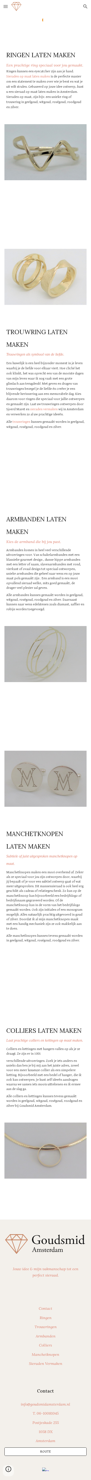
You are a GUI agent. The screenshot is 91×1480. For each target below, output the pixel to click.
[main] (45, 79)
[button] (5, 6)
